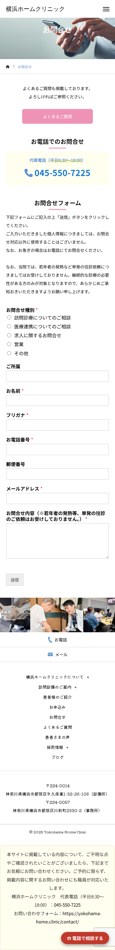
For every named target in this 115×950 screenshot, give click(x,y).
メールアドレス (24, 488)
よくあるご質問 (57, 116)
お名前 (15, 391)
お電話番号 (19, 439)
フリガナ (17, 415)
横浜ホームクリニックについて (55, 677)
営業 (19, 344)
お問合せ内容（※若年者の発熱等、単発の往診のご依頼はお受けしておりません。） (55, 516)
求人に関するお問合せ (37, 335)
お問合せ (57, 717)
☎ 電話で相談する (85, 938)
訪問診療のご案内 (54, 687)
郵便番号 (15, 464)
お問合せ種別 (22, 310)
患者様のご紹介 (57, 697)
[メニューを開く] (106, 9)
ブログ (57, 757)
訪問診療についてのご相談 (42, 317)
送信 (15, 580)
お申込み (57, 707)
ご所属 (13, 366)
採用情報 (55, 747)
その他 (21, 353)
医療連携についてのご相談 (42, 326)
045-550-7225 (62, 172)
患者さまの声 (57, 737)
